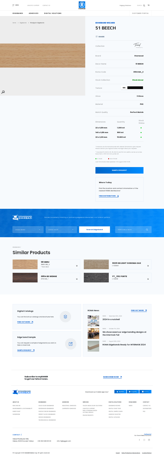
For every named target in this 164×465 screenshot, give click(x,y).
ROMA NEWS (133, 402)
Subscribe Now (111, 377)
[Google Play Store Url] (133, 391)
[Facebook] (139, 439)
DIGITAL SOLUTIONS (115, 402)
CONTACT (146, 402)
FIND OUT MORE (23, 322)
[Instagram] (144, 439)
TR (148, 5)
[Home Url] (82, 5)
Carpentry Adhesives (69, 408)
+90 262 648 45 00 (44, 441)
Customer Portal (140, 13)
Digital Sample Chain (115, 411)
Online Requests (88, 415)
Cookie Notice (146, 453)
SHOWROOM (16, 414)
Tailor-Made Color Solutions (92, 406)
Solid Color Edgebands (46, 406)
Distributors (147, 408)
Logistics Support (33, 5)
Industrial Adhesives (69, 406)
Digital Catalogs (114, 417)
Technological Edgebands (47, 420)
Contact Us (46, 5)
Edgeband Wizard (114, 406)
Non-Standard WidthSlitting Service (90, 411)
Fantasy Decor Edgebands (47, 411)
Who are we (16, 406)
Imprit (118, 453)
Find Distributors (107, 196)
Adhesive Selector (115, 414)
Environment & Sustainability (22, 408)
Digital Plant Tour (115, 408)
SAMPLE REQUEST (119, 170)
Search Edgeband (94, 230)
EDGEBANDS (42, 402)
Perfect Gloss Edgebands (47, 414)
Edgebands (18, 13)
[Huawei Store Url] (145, 391)
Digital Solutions (53, 13)
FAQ (144, 411)
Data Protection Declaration (131, 453)
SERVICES (86, 402)
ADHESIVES (65, 402)
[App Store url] (120, 391)
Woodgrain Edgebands (37, 22)
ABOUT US (16, 402)
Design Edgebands (45, 417)
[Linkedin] (149, 439)
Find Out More (137, 310)
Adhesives (33, 13)
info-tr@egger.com (64, 441)
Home (14, 22)
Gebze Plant (16, 411)
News (130, 406)
